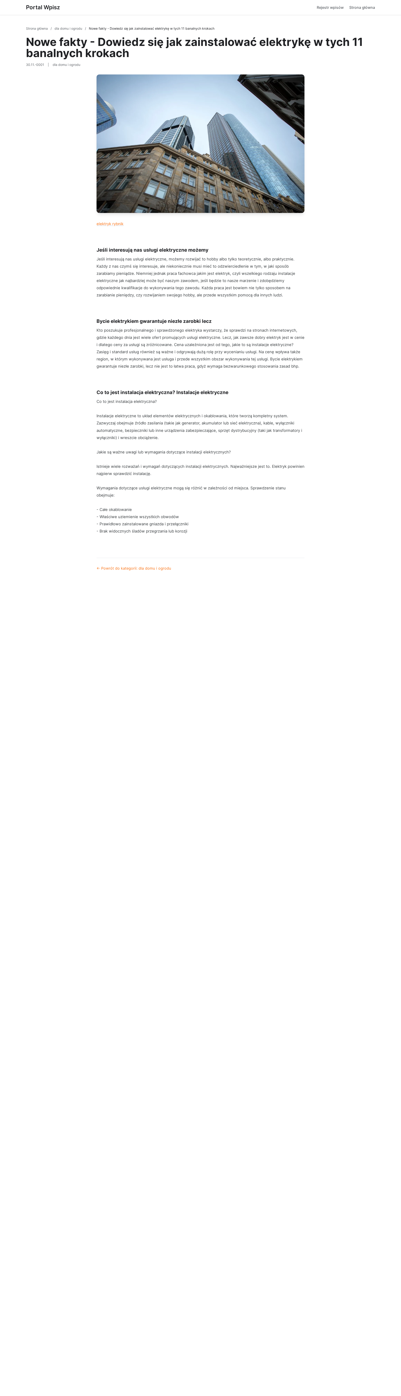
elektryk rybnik (110, 223)
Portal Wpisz (43, 7)
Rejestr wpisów (330, 7)
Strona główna (362, 7)
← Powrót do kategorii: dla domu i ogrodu (134, 568)
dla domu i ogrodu (69, 28)
